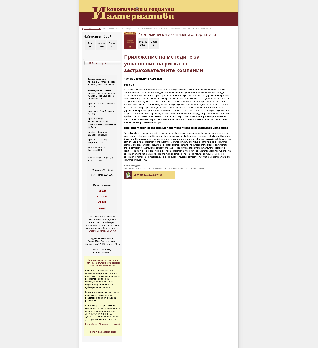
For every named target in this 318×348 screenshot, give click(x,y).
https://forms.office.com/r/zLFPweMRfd (103, 324)
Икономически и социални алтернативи (176, 34)
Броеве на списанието (91, 29)
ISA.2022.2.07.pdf (148, 174)
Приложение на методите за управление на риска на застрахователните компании (163, 63)
